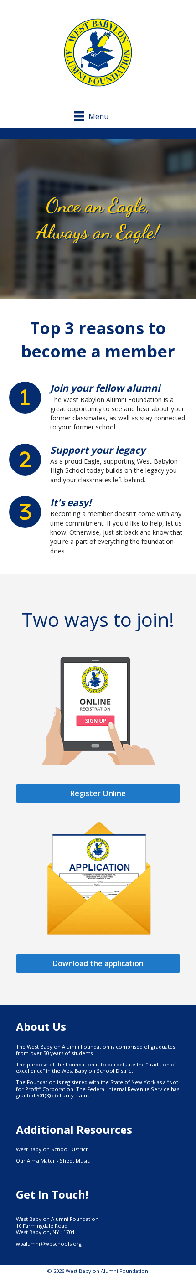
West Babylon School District (52, 1149)
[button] (98, 963)
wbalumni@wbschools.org (49, 1243)
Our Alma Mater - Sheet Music (53, 1160)
